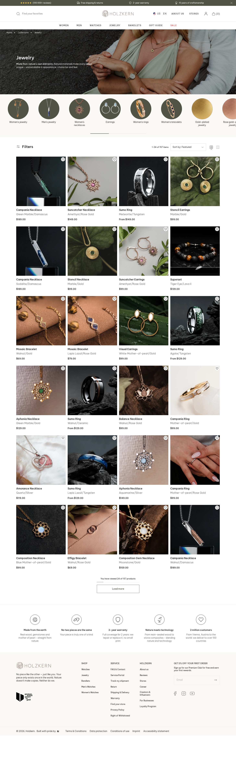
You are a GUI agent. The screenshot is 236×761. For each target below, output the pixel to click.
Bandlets (85, 681)
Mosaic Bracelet (26, 349)
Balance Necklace (130, 419)
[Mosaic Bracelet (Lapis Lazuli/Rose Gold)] (92, 321)
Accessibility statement (156, 731)
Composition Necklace (30, 558)
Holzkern (30, 731)
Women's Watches (90, 692)
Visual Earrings (128, 349)
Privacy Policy (117, 710)
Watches (85, 669)
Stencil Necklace (78, 279)
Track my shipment (120, 681)
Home (9, 32)
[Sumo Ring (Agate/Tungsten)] (195, 321)
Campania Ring (179, 419)
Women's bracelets (171, 122)
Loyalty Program (148, 706)
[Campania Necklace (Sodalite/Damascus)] (41, 251)
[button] (216, 14)
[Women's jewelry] (18, 108)
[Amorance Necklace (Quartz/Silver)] (41, 460)
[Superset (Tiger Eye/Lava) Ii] (195, 251)
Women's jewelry (18, 122)
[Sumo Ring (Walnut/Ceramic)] (92, 390)
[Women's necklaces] (79, 108)
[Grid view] (218, 147)
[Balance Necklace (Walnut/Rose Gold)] (144, 390)
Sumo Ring (125, 209)
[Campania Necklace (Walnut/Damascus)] (195, 529)
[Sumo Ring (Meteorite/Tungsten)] (144, 181)
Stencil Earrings (180, 209)
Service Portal (117, 675)
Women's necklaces (79, 124)
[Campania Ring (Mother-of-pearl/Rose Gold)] (195, 460)
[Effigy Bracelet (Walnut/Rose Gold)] (92, 529)
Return (114, 687)
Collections (23, 32)
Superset (176, 279)
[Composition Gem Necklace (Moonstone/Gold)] (144, 529)
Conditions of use (119, 731)
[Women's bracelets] (171, 108)
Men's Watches (88, 687)
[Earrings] (110, 108)
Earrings (110, 122)
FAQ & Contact (118, 669)
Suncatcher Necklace (81, 209)
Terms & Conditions (75, 731)
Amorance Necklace (29, 488)
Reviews (143, 675)
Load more (118, 588)
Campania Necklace (29, 209)
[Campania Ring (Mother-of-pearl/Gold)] (195, 390)
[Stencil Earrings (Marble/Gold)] (195, 181)
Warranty (115, 698)
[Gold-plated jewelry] (202, 108)
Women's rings (141, 122)
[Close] (231, 3)
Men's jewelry (49, 122)
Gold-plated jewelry (202, 124)
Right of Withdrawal (120, 715)
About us (144, 669)
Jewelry (38, 32)
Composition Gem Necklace (137, 558)
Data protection (98, 731)
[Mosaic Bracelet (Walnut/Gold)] (41, 321)
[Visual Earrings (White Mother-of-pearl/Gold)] (144, 321)
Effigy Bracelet (77, 558)
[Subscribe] (215, 680)
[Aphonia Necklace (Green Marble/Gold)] (41, 390)
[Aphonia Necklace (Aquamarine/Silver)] (144, 460)
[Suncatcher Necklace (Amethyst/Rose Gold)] (92, 181)
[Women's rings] (140, 108)
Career (143, 687)
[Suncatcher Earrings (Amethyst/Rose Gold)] (144, 251)
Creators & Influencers (145, 693)
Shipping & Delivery (120, 692)
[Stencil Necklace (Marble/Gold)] (92, 251)
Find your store (118, 704)
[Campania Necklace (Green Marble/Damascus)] (41, 181)
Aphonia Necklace (28, 419)
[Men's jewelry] (48, 108)
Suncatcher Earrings (132, 279)
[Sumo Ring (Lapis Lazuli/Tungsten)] (92, 460)
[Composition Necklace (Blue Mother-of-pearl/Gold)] (41, 529)
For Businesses (147, 700)
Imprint (136, 731)
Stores (194, 13)
